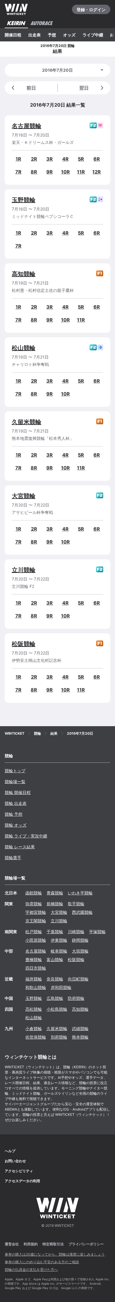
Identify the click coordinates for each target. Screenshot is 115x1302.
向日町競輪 (78, 978)
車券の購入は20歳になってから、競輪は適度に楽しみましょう (55, 1254)
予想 (52, 34)
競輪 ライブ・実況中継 (26, 835)
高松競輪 (33, 1009)
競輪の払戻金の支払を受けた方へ (31, 1269)
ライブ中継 (93, 34)
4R (65, 159)
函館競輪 (33, 892)
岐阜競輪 (59, 950)
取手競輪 (76, 903)
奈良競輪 (55, 978)
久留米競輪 (26, 421)
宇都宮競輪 (35, 912)
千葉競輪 (55, 931)
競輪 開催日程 (18, 792)
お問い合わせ (15, 1161)
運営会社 (12, 1244)
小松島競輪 (57, 1009)
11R (81, 172)
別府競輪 (59, 1036)
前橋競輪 (55, 903)
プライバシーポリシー (86, 1244)
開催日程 (13, 34)
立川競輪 (23, 569)
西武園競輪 (82, 912)
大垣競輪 (80, 950)
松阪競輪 (23, 643)
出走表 (34, 34)
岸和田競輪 (61, 987)
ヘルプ (10, 1151)
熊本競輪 (80, 1036)
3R (49, 159)
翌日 (84, 88)
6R (96, 159)
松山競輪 (23, 347)
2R (34, 159)
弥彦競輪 (33, 903)
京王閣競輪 (35, 920)
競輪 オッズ (16, 824)
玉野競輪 (23, 199)
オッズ (69, 34)
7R (18, 172)
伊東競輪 (59, 940)
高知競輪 (23, 273)
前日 (31, 88)
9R (49, 172)
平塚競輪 (97, 931)
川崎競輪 (76, 931)
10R (65, 172)
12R (96, 172)
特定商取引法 (53, 1244)
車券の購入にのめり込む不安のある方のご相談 (42, 1262)
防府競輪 (76, 998)
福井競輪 (33, 978)
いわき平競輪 (80, 892)
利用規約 (31, 1244)
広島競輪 (55, 998)
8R (34, 172)
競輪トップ (15, 770)
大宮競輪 (23, 495)
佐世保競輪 (35, 1036)
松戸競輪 (33, 931)
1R (18, 159)
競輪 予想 (13, 814)
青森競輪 (55, 892)
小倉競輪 (33, 1028)
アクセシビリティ (19, 1171)
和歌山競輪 (35, 987)
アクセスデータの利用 (22, 1181)
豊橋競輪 (33, 959)
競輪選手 (13, 857)
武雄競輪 (80, 1028)
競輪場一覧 (15, 781)
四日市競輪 (35, 967)
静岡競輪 (80, 940)
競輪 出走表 (16, 803)
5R (81, 159)
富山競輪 (55, 959)
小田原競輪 (35, 940)
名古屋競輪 (26, 125)
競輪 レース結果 (20, 846)
